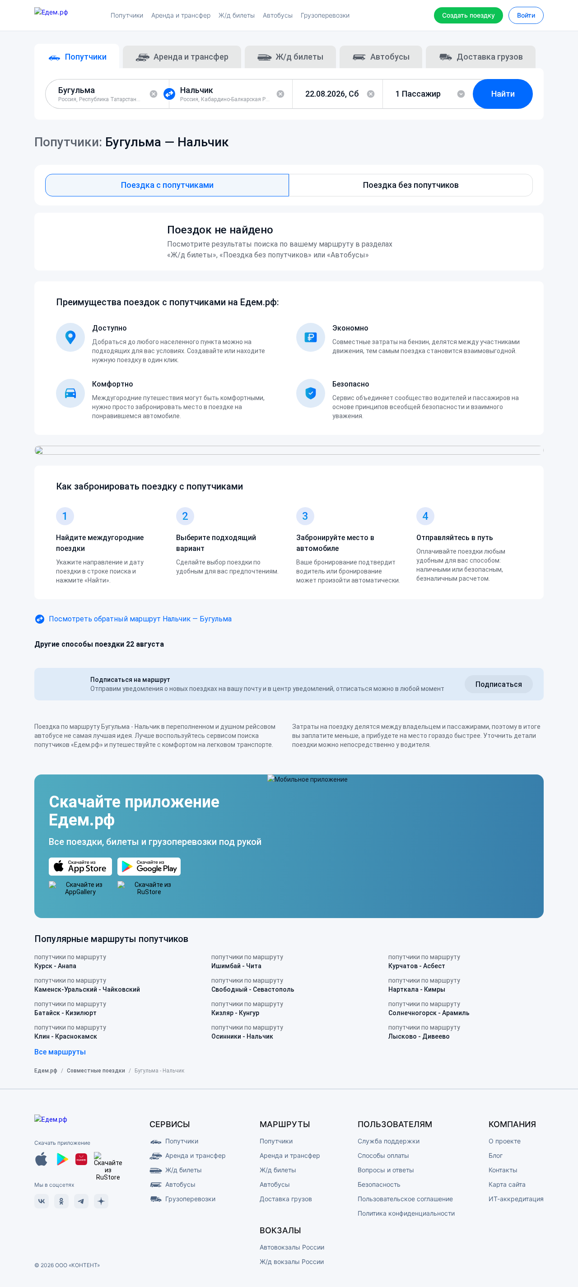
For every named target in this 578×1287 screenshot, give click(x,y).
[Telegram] (81, 1201)
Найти (503, 93)
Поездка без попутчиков (411, 185)
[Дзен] (101, 1201)
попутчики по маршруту (70, 961)
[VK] (41, 1201)
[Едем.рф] (67, 15)
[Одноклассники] (61, 1201)
